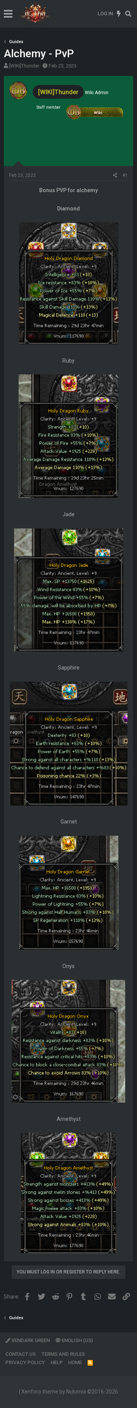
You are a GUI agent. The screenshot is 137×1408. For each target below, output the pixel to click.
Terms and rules (63, 1354)
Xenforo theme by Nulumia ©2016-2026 (69, 1392)
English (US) (77, 1340)
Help (57, 1362)
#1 (125, 175)
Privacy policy (25, 1362)
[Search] (128, 13)
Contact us (20, 1354)
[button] (8, 13)
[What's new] (119, 13)
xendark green (30, 1340)
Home (75, 1362)
